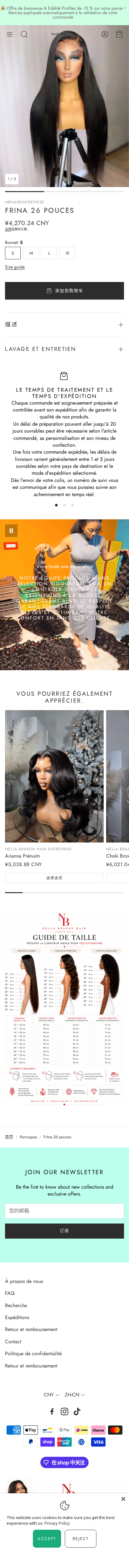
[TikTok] (77, 1411)
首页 (9, 1137)
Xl (67, 253)
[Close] (123, 1499)
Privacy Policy (57, 1523)
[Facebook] (52, 1411)
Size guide (15, 267)
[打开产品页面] (54, 776)
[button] (9, 34)
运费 (8, 229)
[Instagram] (64, 1411)
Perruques (28, 1137)
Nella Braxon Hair (64, 33)
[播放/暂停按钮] (11, 530)
